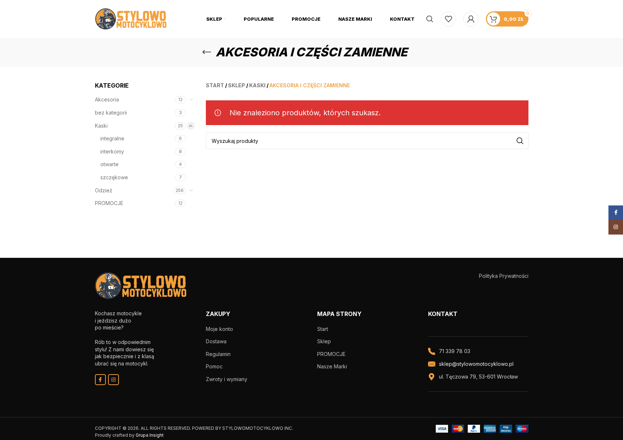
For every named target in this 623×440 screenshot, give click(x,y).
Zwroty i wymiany (226, 379)
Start (322, 329)
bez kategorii (111, 112)
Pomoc (214, 366)
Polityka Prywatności (503, 276)
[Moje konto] (471, 19)
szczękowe (114, 177)
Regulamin (218, 354)
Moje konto (219, 329)
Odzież (103, 190)
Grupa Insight (150, 435)
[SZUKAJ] (520, 140)
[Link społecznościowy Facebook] (100, 379)
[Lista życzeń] (448, 19)
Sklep (324, 341)
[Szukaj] (430, 19)
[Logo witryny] (131, 18)
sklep (236, 85)
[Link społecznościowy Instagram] (113, 379)
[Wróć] (206, 52)
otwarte (109, 164)
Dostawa (216, 341)
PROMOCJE (109, 203)
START (215, 85)
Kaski (101, 126)
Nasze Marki (332, 366)
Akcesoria (107, 99)
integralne (112, 138)
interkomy (112, 151)
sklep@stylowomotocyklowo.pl (476, 364)
